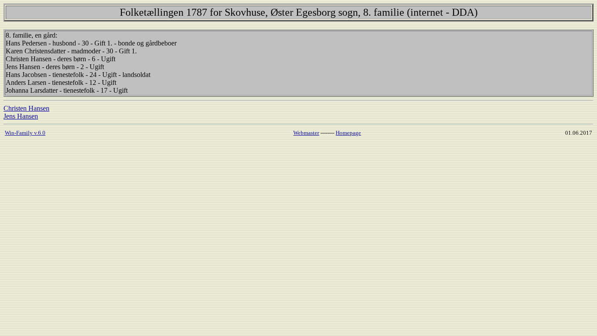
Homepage (348, 133)
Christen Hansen (26, 108)
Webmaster (306, 133)
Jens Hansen (20, 116)
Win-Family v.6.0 (25, 133)
